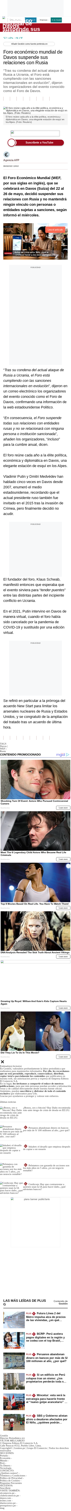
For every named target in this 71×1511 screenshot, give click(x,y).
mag (2, 1508)
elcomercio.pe (7, 1493)
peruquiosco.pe (8, 1505)
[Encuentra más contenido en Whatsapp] (33, 99)
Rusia (3, 751)
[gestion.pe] (21, 27)
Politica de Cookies (10, 1480)
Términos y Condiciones (12, 1475)
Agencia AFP (11, 160)
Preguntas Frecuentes (11, 1483)
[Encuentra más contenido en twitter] (20, 99)
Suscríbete (57, 27)
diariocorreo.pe (8, 1503)
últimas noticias (8, 1102)
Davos (4, 746)
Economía (5, 1458)
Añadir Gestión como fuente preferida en (29, 44)
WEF (3, 748)
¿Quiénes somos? (9, 1473)
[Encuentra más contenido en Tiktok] (39, 99)
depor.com (5, 1498)
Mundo (3, 1460)
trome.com (5, 1500)
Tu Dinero (5, 1465)
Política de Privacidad (11, 1478)
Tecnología (5, 1468)
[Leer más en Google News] (6, 99)
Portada (4, 1455)
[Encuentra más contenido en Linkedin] (26, 99)
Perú (2, 1463)
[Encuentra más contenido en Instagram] (46, 99)
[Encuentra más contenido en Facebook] (13, 99)
